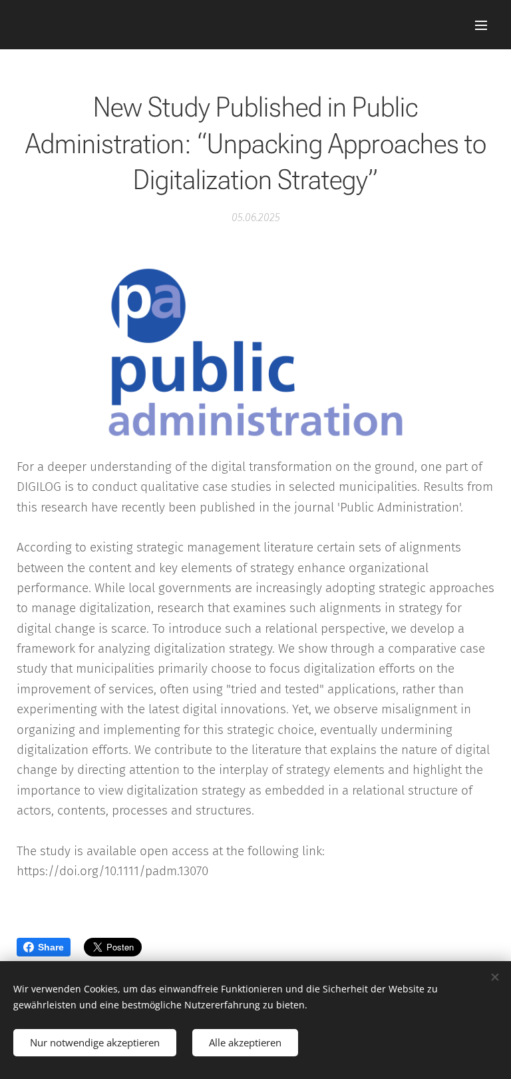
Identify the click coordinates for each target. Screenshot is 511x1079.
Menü (481, 24)
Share (51, 947)
